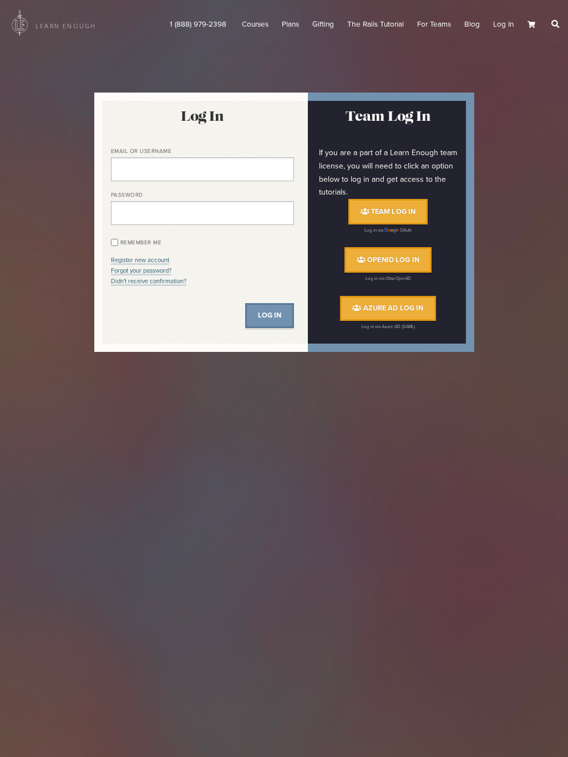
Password (127, 195)
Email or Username (141, 151)
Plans (290, 23)
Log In (503, 23)
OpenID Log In (392, 259)
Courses (255, 23)
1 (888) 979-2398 (199, 23)
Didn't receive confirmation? (148, 281)
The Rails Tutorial (375, 23)
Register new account (140, 259)
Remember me (141, 242)
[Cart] (535, 24)
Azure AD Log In (392, 308)
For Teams (434, 23)
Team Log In (392, 211)
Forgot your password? (141, 270)
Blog (472, 23)
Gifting (323, 23)
